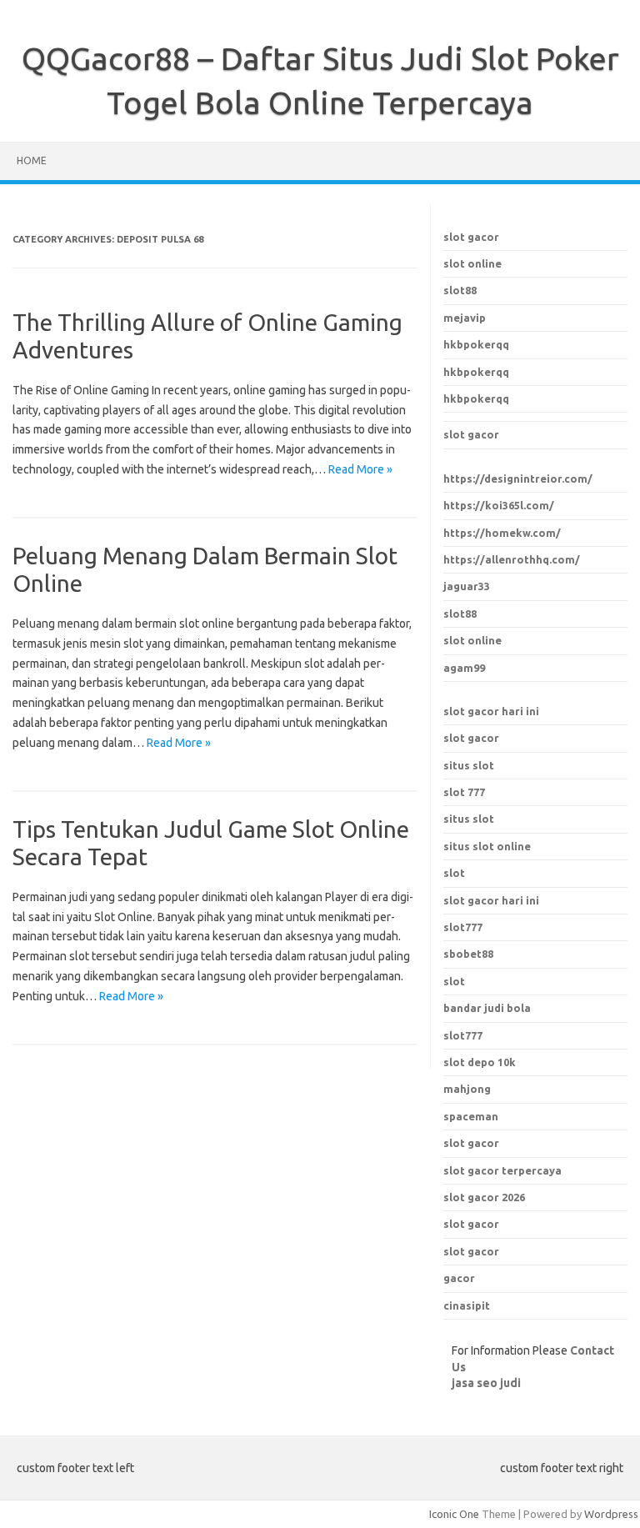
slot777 (462, 927)
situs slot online (487, 846)
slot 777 (464, 792)
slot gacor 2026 (484, 1197)
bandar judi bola (487, 1008)
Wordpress (611, 1514)
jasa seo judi (486, 1383)
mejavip (464, 317)
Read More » (360, 469)
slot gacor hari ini (491, 711)
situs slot (468, 765)
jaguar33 (466, 586)
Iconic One (454, 1514)
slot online (472, 263)
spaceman (470, 1116)
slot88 (460, 290)
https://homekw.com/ (502, 533)
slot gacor (471, 237)
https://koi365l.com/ (498, 505)
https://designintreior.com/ (517, 478)
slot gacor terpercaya (502, 1170)
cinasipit (466, 1305)
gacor (459, 1278)
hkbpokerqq (476, 344)
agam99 (464, 668)
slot (454, 873)
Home (32, 160)
